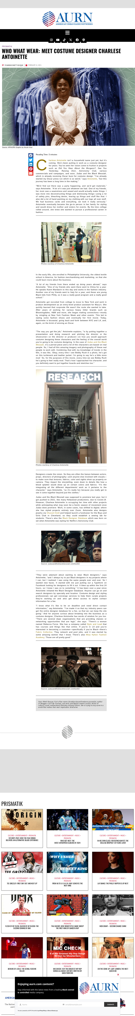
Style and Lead (94, 624)
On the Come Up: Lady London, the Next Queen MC (113, 969)
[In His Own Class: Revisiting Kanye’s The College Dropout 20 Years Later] (113, 819)
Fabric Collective (44, 632)
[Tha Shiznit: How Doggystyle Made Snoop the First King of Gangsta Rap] (67, 905)
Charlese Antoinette (57, 160)
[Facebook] (77, 40)
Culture (11, 835)
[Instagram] (51, 40)
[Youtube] (58, 40)
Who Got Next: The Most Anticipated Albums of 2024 (67, 841)
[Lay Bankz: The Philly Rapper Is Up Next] (113, 862)
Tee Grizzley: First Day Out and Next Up (22, 883)
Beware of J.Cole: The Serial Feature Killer (22, 969)
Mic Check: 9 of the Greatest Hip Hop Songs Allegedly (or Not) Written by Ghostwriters (67, 970)
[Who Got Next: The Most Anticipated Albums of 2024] (67, 819)
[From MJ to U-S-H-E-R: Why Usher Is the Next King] (67, 862)
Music (77, 835)
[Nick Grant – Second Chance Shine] (113, 905)
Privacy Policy (43, 1010)
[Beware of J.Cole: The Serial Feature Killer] (22, 947)
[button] (30, 155)
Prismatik (7, 46)
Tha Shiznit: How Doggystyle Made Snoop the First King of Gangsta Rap (67, 927)
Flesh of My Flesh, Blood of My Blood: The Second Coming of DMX (22, 927)
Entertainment (21, 835)
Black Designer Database (75, 518)
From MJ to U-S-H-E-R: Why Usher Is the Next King (67, 884)
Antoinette (92, 179)
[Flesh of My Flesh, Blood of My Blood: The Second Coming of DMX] (22, 905)
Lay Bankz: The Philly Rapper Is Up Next (113, 883)
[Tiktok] (64, 40)
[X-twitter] (71, 40)
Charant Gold (53, 513)
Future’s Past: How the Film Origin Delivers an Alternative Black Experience (22, 839)
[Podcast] (84, 40)
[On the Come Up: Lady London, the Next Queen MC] (113, 947)
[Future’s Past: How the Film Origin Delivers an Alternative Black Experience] (22, 819)
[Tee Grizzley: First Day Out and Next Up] (22, 862)
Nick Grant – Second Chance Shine (113, 926)
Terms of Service (51, 1010)
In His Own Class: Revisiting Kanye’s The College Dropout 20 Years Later (112, 841)
